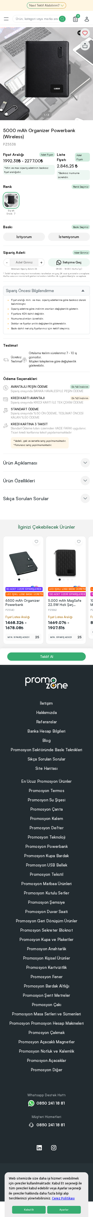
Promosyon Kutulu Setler (46, 893)
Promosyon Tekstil (46, 874)
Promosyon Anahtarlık (46, 948)
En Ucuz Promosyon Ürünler (46, 781)
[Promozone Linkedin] (39, 1148)
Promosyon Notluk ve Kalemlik (46, 1051)
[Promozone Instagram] (54, 1148)
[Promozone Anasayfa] (46, 682)
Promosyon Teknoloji (47, 837)
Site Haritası (46, 768)
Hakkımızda (46, 712)
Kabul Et (29, 1210)
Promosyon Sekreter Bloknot (46, 930)
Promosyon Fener (46, 976)
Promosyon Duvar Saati (46, 911)
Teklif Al (46, 656)
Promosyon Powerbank (46, 846)
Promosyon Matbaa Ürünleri (46, 883)
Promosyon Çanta (46, 809)
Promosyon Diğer (47, 1069)
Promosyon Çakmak (46, 1032)
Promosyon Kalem (46, 818)
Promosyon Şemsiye (46, 902)
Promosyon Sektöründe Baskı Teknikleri (46, 749)
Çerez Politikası (63, 1198)
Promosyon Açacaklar (46, 1060)
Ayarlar (63, 1210)
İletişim (46, 703)
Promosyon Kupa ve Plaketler (46, 939)
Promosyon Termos (46, 790)
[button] (19, 580)
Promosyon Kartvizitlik (46, 967)
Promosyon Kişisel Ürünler (46, 958)
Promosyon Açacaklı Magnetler (46, 1041)
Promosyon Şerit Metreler (46, 995)
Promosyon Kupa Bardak (46, 855)
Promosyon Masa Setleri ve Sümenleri (46, 1013)
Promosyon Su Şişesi (46, 799)
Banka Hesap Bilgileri (46, 731)
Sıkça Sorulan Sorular (46, 759)
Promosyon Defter (46, 827)
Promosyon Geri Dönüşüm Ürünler (47, 920)
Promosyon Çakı (46, 1004)
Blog (46, 740)
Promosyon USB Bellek (46, 865)
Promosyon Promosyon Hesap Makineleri (46, 1023)
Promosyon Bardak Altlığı (46, 986)
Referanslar (46, 721)
